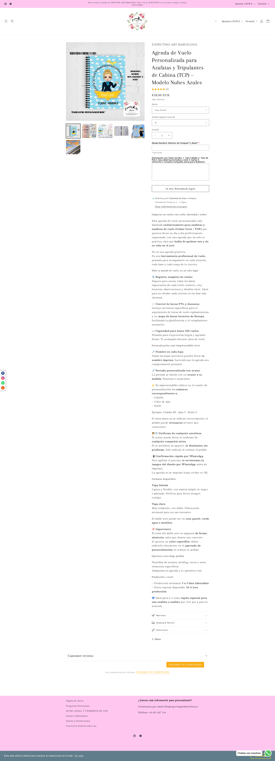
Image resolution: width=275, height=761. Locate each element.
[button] (6, 21)
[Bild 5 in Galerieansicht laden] (137, 131)
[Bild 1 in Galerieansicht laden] (73, 131)
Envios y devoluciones (78, 721)
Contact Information (77, 716)
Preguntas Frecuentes (78, 706)
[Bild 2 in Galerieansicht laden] (89, 131)
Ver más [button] (78, 756)
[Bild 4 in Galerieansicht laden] (121, 131)
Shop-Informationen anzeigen (171, 206)
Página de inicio (75, 700)
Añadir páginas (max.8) (163, 117)
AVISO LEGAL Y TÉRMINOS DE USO (87, 711)
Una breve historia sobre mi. (81, 726)
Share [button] (158, 639)
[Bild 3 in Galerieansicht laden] (105, 131)
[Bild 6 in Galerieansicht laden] (73, 147)
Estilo (154, 104)
